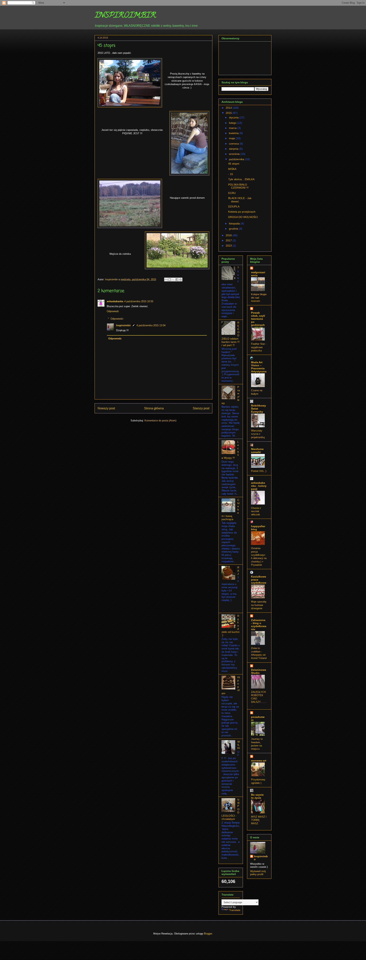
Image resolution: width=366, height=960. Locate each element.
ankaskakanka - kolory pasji (258, 485)
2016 (229, 235)
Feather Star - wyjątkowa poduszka (258, 347)
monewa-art (258, 760)
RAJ (238, 570)
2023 (229, 245)
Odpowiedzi (117, 318)
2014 (229, 107)
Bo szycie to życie (257, 796)
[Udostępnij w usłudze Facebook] (177, 279)
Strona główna (154, 408)
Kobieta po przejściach (241, 211)
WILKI (238, 745)
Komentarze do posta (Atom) (160, 420)
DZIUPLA (233, 206)
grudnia (234, 228)
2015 (229, 112)
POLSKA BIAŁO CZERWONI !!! (238, 186)
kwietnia (234, 133)
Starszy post (201, 408)
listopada (235, 223)
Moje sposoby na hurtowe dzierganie (258, 605)
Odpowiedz (113, 311)
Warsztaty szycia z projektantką (258, 434)
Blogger (208, 933)
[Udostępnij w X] (173, 279)
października (237, 159)
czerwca (234, 143)
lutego (233, 122)
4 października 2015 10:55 (138, 301)
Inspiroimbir (123, 325)
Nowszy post (106, 408)
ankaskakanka (115, 301)
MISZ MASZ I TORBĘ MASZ (258, 820)
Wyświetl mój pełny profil (258, 873)
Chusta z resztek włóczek (256, 511)
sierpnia (234, 148)
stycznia (234, 117)
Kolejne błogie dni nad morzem (258, 297)
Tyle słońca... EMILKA (241, 179)
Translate (234, 910)
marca (233, 127)
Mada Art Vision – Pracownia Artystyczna (258, 367)
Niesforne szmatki (257, 450)
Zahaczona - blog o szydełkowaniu (258, 625)
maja (232, 138)
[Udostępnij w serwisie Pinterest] (180, 279)
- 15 (230, 174)
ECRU (232, 192)
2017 (229, 240)
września (234, 153)
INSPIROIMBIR (125, 16)
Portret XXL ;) (258, 471)
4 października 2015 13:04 (150, 325)
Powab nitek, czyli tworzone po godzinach (258, 318)
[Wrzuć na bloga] (170, 279)
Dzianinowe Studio (258, 671)
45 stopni (233, 163)
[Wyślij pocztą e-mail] (166, 279)
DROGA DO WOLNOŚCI (243, 217)
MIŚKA (232, 168)
